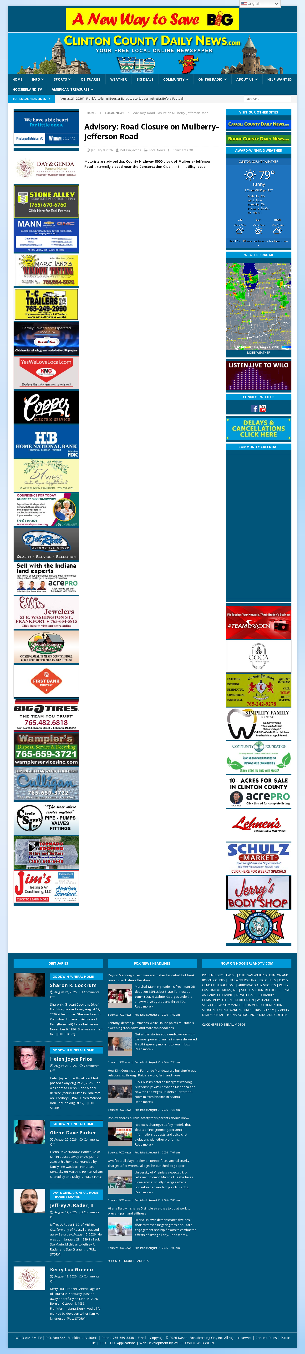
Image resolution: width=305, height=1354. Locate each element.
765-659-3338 (123, 1337)
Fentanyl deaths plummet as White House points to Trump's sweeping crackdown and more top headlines (151, 1025)
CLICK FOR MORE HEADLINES (129, 1261)
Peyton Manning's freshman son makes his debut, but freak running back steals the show (151, 977)
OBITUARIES (58, 963)
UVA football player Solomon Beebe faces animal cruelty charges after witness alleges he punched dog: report (148, 1163)
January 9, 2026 (102, 150)
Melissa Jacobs (130, 150)
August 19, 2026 (65, 1212)
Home (17, 79)
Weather (118, 79)
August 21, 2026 (65, 992)
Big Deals (145, 79)
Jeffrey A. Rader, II (74, 1199)
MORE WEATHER (258, 353)
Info (36, 79)
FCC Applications (123, 1343)
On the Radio (210, 79)
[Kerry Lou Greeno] (29, 1292)
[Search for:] (267, 98)
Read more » (144, 1006)
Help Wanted (279, 79)
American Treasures (70, 89)
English (253, 3)
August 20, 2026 (65, 1139)
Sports (60, 79)
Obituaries (91, 79)
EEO (103, 1343)
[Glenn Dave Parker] (29, 1148)
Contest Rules (266, 1337)
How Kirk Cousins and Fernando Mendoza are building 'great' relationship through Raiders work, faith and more (152, 1073)
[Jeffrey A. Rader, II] (29, 1221)
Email (142, 1337)
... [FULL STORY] (64, 1034)
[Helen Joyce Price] (29, 1077)
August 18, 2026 (65, 1276)
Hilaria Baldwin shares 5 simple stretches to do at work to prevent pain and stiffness (149, 1210)
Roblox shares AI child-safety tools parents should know (148, 1118)
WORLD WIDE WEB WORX (194, 1343)
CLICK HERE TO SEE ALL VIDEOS (224, 1024)
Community (173, 79)
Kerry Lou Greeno (71, 1269)
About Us (245, 79)
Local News (157, 150)
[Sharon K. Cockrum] (29, 1003)
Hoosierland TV (27, 89)
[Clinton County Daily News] (152, 53)
